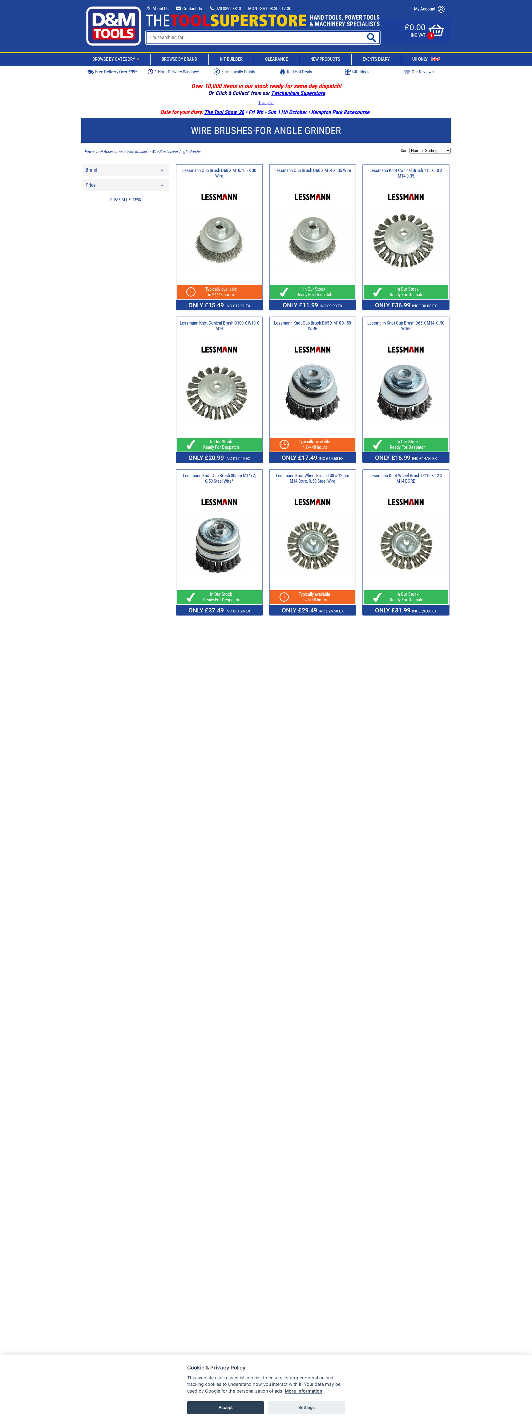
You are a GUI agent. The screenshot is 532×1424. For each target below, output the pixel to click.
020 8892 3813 (228, 8)
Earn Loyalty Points (238, 72)
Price (91, 185)
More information (303, 1390)
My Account (425, 9)
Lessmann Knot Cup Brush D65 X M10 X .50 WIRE (312, 325)
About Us (160, 8)
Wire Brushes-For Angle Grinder (176, 151)
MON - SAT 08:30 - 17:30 (269, 8)
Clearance (276, 59)
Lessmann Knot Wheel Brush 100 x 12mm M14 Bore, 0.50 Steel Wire (312, 478)
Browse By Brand (179, 59)
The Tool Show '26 (224, 112)
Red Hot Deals (299, 72)
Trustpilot (266, 102)
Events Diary (376, 59)
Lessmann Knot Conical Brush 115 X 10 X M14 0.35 (405, 173)
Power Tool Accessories (103, 151)
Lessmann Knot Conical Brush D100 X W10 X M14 (219, 325)
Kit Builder (231, 59)
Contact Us (191, 8)
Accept (226, 1407)
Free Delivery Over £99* (116, 72)
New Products (325, 59)
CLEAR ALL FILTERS (125, 199)
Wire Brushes (137, 151)
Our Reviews (423, 72)
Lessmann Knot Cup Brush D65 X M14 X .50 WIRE (405, 325)
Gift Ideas (360, 72)
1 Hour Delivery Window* (177, 72)
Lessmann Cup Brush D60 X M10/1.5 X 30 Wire (219, 173)
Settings (306, 1407)
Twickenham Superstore (298, 93)
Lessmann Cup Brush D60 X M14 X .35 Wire (312, 170)
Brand (91, 170)
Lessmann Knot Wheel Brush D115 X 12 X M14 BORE (405, 478)
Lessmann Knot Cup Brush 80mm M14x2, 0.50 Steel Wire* (219, 478)
